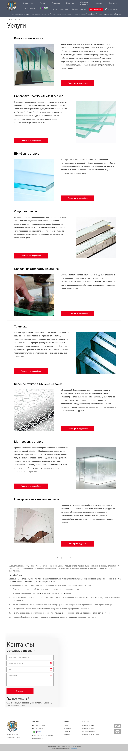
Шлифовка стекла (26, 153)
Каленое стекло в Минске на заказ (38, 384)
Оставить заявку (96, 9)
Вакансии (56, 3)
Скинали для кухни (105, 14)
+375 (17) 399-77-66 (60, 9)
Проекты (70, 3)
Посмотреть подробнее (78, 83)
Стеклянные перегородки (61, 14)
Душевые (30, 14)
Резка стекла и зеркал (29, 38)
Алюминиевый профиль (84, 14)
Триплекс (20, 326)
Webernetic (74, 748)
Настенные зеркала (16, 14)
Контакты (113, 3)
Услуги (42, 3)
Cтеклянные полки (88, 728)
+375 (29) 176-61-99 (31, 8)
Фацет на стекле (25, 211)
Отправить (20, 691)
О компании (28, 3)
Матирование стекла (28, 441)
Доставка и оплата (84, 3)
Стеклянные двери (88, 725)
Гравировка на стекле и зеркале (36, 499)
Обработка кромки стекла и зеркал (38, 96)
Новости (98, 3)
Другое (117, 14)
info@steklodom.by (79, 9)
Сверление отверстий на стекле (36, 269)
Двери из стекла (42, 14)
